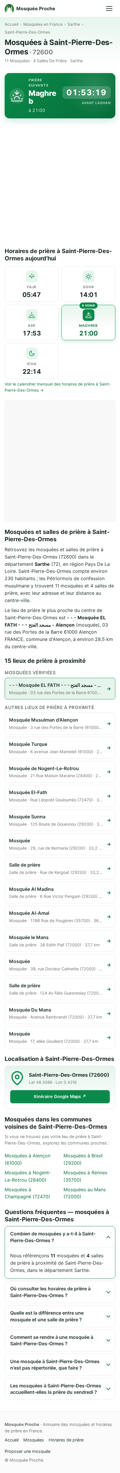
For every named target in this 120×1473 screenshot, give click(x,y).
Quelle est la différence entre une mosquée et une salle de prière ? (47, 1316)
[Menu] (109, 8)
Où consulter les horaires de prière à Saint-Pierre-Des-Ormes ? (50, 1292)
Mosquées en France (43, 24)
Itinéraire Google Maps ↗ (60, 1096)
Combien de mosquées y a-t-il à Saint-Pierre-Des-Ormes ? (53, 1237)
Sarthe (74, 24)
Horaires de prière (66, 1439)
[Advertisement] (60, 184)
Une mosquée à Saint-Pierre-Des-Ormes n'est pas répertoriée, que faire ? (55, 1364)
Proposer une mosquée (27, 1451)
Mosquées (33, 1439)
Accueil (11, 24)
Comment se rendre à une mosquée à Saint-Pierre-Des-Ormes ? (51, 1340)
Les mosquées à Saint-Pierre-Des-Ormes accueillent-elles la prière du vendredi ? (55, 1389)
